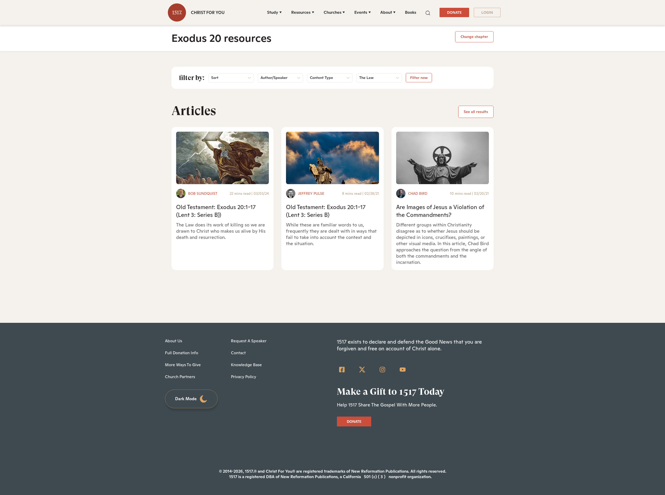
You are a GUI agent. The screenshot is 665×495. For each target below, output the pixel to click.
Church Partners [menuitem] (180, 376)
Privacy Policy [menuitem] (243, 376)
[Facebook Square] (342, 369)
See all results (476, 111)
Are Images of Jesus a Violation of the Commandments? (440, 210)
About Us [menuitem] (173, 341)
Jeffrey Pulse (311, 193)
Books (410, 12)
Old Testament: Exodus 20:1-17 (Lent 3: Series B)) (216, 210)
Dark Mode (186, 399)
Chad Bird (417, 193)
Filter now (419, 77)
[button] (427, 12)
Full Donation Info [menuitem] (181, 353)
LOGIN (487, 12)
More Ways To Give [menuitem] (183, 364)
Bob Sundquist (202, 193)
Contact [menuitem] (238, 353)
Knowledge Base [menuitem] (246, 364)
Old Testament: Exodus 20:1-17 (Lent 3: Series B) (325, 210)
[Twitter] (362, 369)
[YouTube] (403, 369)
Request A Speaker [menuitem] (249, 341)
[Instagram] (382, 369)
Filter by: (191, 78)
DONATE (454, 12)
